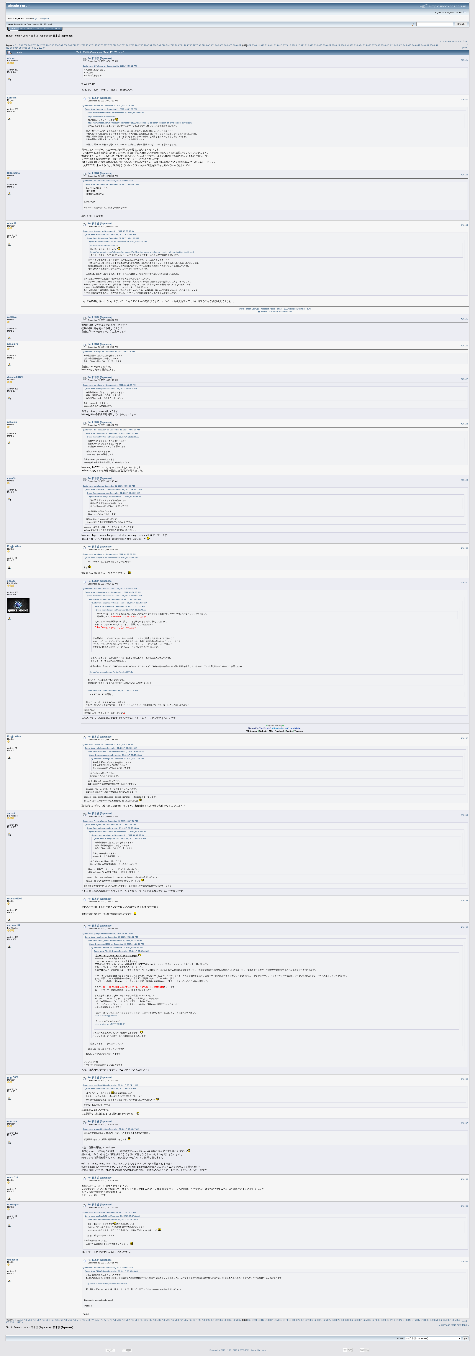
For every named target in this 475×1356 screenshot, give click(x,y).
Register (48, 29)
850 (432, 45)
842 (396, 45)
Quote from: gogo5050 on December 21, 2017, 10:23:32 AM (109, 1212)
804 (226, 45)
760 (30, 45)
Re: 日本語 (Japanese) (100, 58)
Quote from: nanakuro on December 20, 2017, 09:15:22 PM (109, 554)
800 (208, 45)
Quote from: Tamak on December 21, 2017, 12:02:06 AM (121, 610)
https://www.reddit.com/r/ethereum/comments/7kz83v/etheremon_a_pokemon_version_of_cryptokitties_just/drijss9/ (140, 123)
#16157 (464, 1123)
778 (110, 45)
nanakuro (12, 344)
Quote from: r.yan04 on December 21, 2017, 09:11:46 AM (108, 744)
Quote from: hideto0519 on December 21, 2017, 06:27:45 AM (110, 589)
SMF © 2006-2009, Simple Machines (249, 1350)
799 (204, 45)
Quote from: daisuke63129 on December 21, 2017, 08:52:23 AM (111, 430)
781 (123, 45)
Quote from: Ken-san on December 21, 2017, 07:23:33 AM (108, 231)
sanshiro (12, 813)
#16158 (464, 1179)
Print (464, 47)
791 (168, 45)
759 (25, 45)
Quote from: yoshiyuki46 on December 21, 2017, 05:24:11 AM (110, 1085)
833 (356, 45)
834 (360, 45)
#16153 (464, 815)
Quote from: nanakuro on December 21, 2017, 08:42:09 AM (109, 385)
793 (177, 45)
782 (128, 45)
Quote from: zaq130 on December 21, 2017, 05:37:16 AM (112, 690)
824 (316, 45)
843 (400, 45)
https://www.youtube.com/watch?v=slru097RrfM (111, 672)
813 (267, 45)
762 (39, 45)
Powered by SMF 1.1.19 (220, 1350)
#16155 (464, 927)
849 (427, 45)
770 (74, 45)
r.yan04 (11, 478)
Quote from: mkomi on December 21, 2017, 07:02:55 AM (108, 181)
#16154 (464, 900)
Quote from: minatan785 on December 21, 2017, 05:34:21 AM (114, 596)
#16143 (464, 175)
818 (289, 45)
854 (16, 48)
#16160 (464, 1261)
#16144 (464, 225)
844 (405, 45)
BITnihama (13, 173)
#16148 (464, 424)
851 (436, 45)
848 (423, 45)
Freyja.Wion (14, 546)
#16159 (464, 1206)
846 (414, 45)
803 (221, 45)
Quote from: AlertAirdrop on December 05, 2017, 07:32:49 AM (121, 951)
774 (92, 45)
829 (338, 45)
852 (7, 48)
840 (387, 45)
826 (325, 45)
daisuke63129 (15, 377)
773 (88, 45)
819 (294, 45)
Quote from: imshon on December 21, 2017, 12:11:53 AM (119, 606)
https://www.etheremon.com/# (101, 116)
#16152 (464, 738)
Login (39, 29)
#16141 (464, 60)
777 (106, 45)
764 (48, 45)
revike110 (12, 1177)
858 (34, 48)
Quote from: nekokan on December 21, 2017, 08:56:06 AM (109, 486)
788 (155, 45)
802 (217, 45)
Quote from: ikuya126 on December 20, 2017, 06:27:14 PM (111, 558)
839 (383, 45)
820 (298, 45)
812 (262, 45)
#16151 (464, 582)
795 (186, 45)
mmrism (12, 1121)
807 (239, 45)
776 (101, 45)
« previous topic (448, 41)
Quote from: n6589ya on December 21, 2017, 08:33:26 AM (109, 352)
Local (26, 35)
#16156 (464, 1079)
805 (230, 45)
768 (66, 45)
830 (343, 45)
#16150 (464, 548)
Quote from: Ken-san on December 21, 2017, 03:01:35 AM (111, 109)
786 (146, 45)
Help (22, 29)
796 (190, 45)
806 (235, 45)
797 (195, 45)
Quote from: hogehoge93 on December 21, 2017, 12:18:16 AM (119, 603)
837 (374, 45)
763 (43, 45)
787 (150, 45)
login (35, 18)
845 (409, 45)
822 (307, 45)
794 (181, 45)
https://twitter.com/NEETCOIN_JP (110, 1024)
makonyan (13, 1204)
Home (14, 29)
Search (30, 29)
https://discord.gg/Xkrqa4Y (107, 1015)
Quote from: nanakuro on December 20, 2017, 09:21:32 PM (111, 937)
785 (141, 45)
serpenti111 (13, 925)
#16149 (464, 480)
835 (365, 45)
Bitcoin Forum (13, 35)
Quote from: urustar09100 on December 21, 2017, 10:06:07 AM (111, 1129)
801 (212, 45)
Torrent (48, 24)
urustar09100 (14, 898)
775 (97, 45)
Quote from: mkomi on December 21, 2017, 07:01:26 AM (108, 1268)
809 (249, 45)
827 (329, 45)
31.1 (42, 24)
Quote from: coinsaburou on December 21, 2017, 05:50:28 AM (112, 592)
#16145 (464, 319)
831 (347, 45)
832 (351, 45)
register (45, 18)
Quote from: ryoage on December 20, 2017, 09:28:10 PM (108, 933)
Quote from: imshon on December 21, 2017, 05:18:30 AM (110, 1089)
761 (34, 45)
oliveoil (11, 223)
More (57, 29)
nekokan (12, 422)
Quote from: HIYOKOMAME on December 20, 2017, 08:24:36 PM (115, 113)
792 (172, 45)
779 (115, 45)
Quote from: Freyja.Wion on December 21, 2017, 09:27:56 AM (110, 821)
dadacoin (12, 1259)
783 (132, 45)
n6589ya (12, 317)
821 (302, 45)
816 (280, 45)
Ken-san (12, 97)
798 (199, 45)
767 (61, 45)
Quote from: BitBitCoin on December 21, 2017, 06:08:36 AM (111, 1271)
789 (159, 45)
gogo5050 (12, 1077)
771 (79, 45)
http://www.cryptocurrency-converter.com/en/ (106, 1283)
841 (392, 45)
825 (320, 45)
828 (334, 45)
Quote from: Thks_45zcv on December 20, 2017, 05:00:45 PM (114, 940)
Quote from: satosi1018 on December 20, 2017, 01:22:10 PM (116, 944)
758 (21, 45)
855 (21, 48)
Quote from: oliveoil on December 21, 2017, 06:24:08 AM (108, 106)
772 (83, 45)
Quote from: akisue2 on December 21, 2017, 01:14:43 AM (115, 599)
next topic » (463, 1325)
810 (254, 45)
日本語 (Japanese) (41, 35)
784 (137, 45)
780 (119, 45)
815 (276, 45)
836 (369, 45)
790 (164, 45)
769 (70, 45)
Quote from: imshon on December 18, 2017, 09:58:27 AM (116, 948)
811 (258, 45)
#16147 (464, 379)
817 (285, 45)
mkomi (11, 58)
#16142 (464, 99)
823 (311, 45)
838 (378, 45)
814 (271, 45)
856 (25, 48)
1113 (41, 48)
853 (12, 48)
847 (418, 45)
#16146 (464, 346)
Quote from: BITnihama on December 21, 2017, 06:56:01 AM (110, 66)
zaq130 (11, 580)
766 (57, 45)
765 (52, 45)
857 (30, 48)
